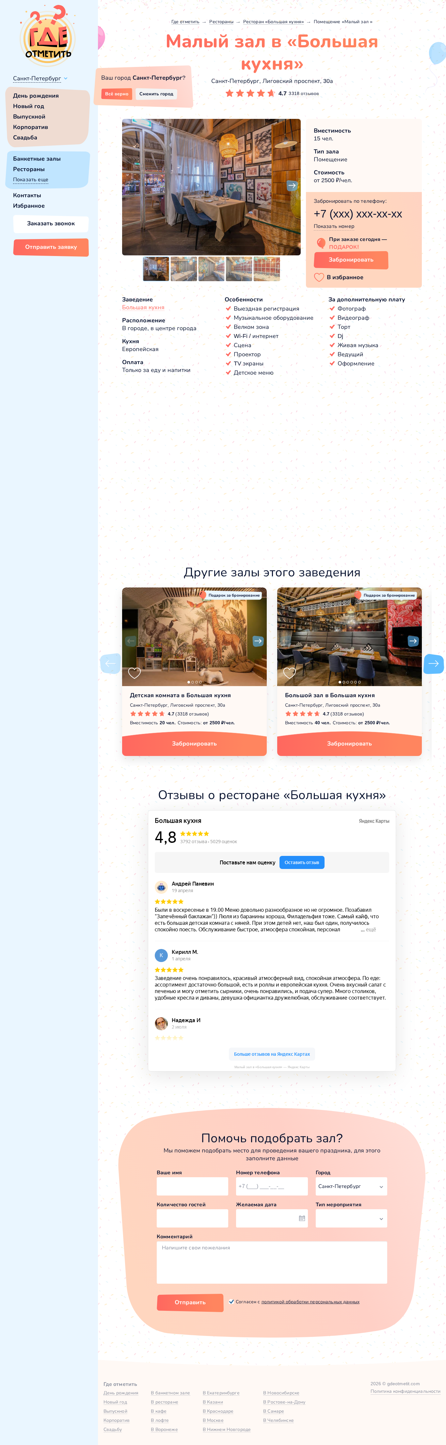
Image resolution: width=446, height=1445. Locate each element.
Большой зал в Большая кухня (330, 695)
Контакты (27, 195)
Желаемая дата (256, 1204)
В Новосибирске (281, 1392)
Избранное (29, 205)
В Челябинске (278, 1420)
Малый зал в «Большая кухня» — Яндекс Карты (272, 1067)
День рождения (36, 95)
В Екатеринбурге (221, 1392)
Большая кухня (143, 307)
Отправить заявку (51, 247)
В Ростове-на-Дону (284, 1402)
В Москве (213, 1420)
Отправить (190, 1302)
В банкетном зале (170, 1392)
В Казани (213, 1402)
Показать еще (30, 179)
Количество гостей (181, 1204)
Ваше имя (169, 1172)
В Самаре (273, 1411)
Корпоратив (30, 127)
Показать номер (334, 226)
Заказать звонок (51, 223)
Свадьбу (113, 1429)
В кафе (159, 1411)
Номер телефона (258, 1172)
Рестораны (29, 169)
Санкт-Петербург (37, 78)
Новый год (28, 106)
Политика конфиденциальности (406, 1391)
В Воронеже (164, 1429)
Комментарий (175, 1236)
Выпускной (29, 116)
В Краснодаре (218, 1411)
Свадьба (25, 137)
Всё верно (116, 93)
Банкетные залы (37, 158)
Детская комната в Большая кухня (180, 695)
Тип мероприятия (338, 1204)
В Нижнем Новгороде (227, 1429)
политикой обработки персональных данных (310, 1301)
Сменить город (156, 93)
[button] (130, 186)
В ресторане (164, 1402)
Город (323, 1172)
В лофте (160, 1420)
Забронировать (351, 259)
